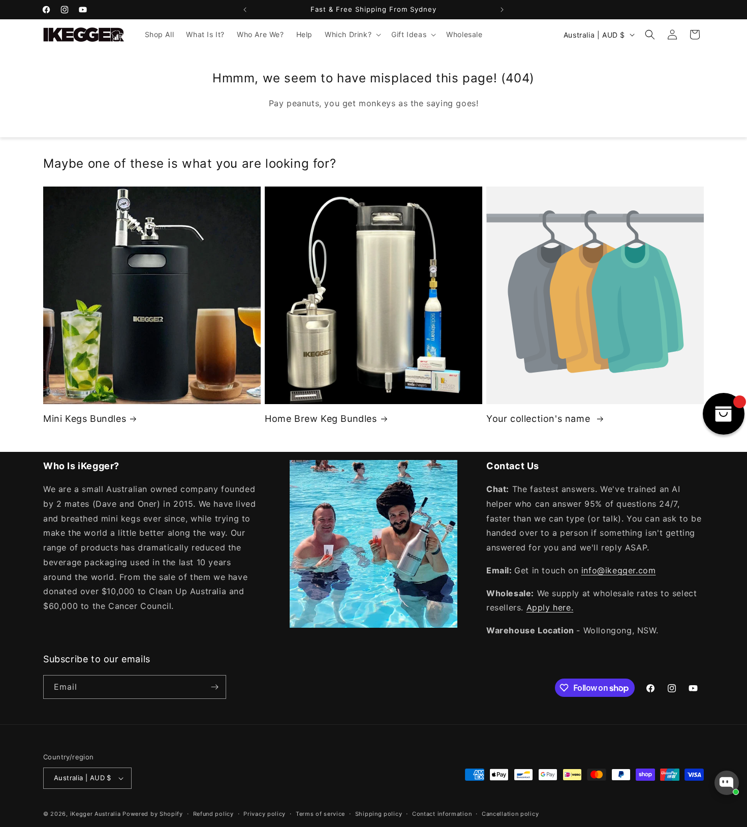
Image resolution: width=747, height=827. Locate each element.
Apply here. (550, 607)
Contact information (442, 813)
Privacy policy (264, 813)
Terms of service (320, 813)
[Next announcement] (502, 9)
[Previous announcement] (245, 9)
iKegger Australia (95, 813)
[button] (352, 34)
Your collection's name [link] (539, 418)
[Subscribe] (214, 687)
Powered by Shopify (152, 813)
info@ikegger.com (618, 570)
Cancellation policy (510, 813)
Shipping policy (378, 813)
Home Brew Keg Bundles (321, 418)
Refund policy (213, 813)
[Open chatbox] (726, 783)
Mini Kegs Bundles (84, 418)
